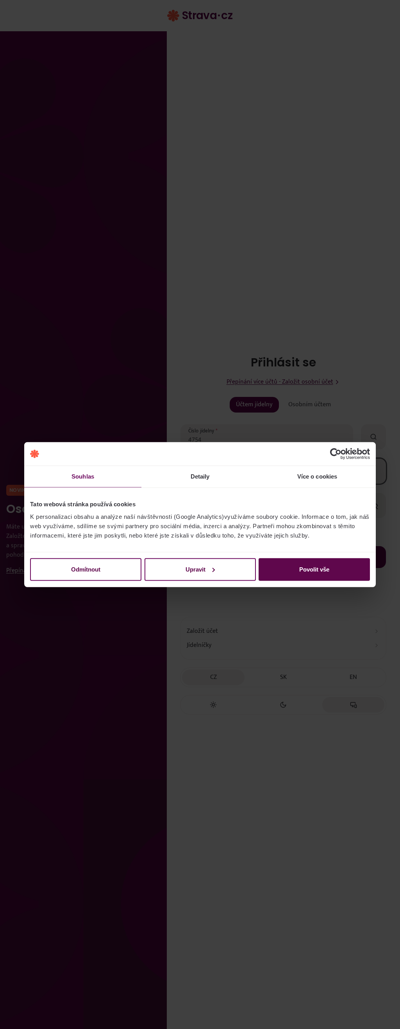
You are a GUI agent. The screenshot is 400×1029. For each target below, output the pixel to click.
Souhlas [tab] (82, 476)
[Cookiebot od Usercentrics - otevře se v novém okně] (336, 454)
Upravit (195, 569)
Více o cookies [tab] (317, 476)
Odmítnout (85, 569)
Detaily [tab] (200, 476)
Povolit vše (314, 569)
